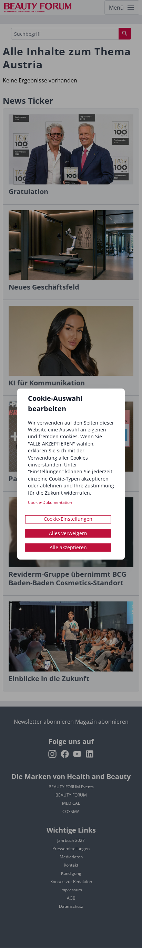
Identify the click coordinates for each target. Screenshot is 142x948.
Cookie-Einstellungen (68, 519)
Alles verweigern (68, 533)
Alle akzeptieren (68, 547)
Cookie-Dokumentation (50, 502)
